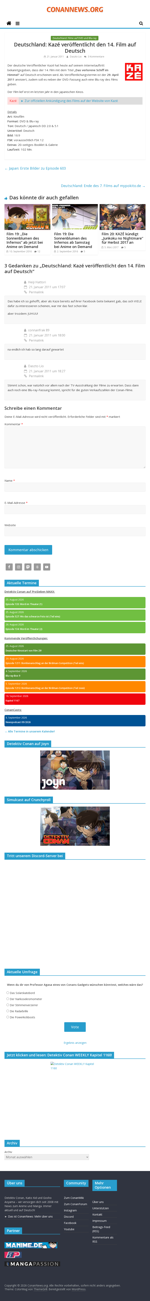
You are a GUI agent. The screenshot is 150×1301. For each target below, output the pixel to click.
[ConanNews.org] (8, 23)
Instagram (70, 1210)
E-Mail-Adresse (16, 503)
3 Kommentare (95, 56)
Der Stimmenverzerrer (24, 1005)
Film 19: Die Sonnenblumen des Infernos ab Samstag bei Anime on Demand (73, 240)
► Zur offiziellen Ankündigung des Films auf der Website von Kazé (69, 101)
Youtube (69, 1229)
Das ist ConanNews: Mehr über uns (30, 1216)
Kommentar (13, 424)
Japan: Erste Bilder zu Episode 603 (35, 168)
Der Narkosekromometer (26, 999)
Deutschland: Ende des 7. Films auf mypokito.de (103, 185)
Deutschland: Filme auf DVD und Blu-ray (74, 38)
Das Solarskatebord (22, 993)
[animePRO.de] (13, 1254)
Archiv (8, 1152)
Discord (69, 1216)
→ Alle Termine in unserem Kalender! (29, 731)
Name (9, 480)
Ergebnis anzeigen (75, 1043)
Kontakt (97, 1214)
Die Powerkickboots (22, 1017)
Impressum (99, 1221)
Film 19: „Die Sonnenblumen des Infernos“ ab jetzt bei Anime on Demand (24, 240)
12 (39, 251)
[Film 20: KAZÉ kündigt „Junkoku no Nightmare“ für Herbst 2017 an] (123, 206)
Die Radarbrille (19, 1011)
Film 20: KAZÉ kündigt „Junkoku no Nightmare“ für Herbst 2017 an (122, 238)
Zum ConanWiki (74, 1198)
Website (10, 525)
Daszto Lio (76, 56)
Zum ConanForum (75, 1204)
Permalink (36, 292)
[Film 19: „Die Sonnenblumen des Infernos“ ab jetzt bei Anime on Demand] (27, 206)
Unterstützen (100, 1208)
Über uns (98, 1202)
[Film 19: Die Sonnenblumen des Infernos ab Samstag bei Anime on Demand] (75, 206)
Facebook (70, 1223)
